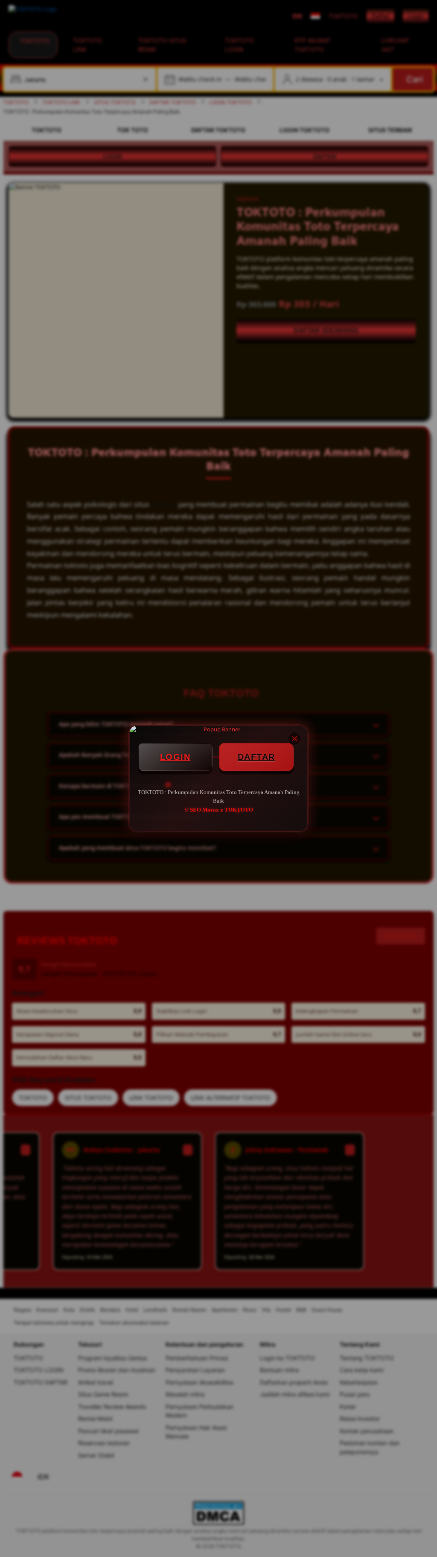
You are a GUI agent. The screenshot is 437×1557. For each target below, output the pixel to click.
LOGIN (175, 757)
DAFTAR (256, 757)
